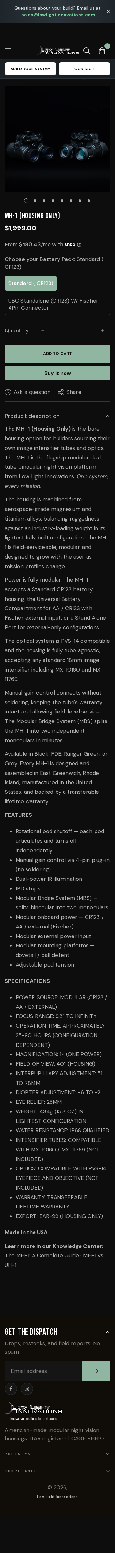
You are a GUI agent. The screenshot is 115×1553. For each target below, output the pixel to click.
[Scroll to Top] (103, 1519)
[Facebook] (11, 1389)
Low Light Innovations (57, 1496)
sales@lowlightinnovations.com (58, 15)
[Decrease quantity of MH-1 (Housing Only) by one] (42, 330)
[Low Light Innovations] (57, 51)
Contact (84, 68)
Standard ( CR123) (30, 283)
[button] (102, 51)
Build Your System (30, 68)
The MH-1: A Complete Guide (42, 1255)
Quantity (17, 330)
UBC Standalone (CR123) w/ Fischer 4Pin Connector (53, 304)
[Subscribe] (96, 1371)
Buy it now (57, 373)
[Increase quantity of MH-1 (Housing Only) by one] (102, 330)
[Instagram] (27, 1389)
